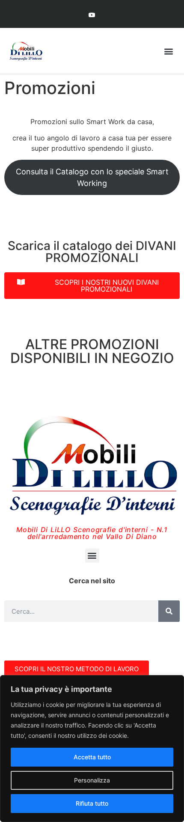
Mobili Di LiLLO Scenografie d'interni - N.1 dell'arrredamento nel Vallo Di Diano (92, 533)
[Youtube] (91, 14)
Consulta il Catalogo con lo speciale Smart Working (92, 177)
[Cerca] (169, 611)
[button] (168, 51)
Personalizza (92, 780)
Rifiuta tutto (92, 803)
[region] (92, 748)
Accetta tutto (92, 757)
